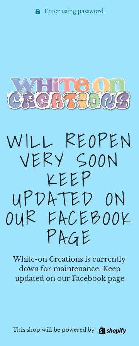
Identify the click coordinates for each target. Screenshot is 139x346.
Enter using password (73, 11)
